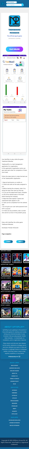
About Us (14, 373)
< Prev (8, 241)
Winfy (14, 408)
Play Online (14, 49)
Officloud (14, 414)
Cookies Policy (14, 381)
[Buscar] (22, 4)
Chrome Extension (14, 422)
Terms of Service (14, 378)
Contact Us (14, 376)
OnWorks (14, 392)
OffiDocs (14, 390)
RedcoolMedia (15, 400)
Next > (21, 241)
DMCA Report (14, 365)
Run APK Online (14, 370)
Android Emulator (14, 368)
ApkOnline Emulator (14, 420)
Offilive (14, 398)
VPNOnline (14, 406)
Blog (14, 384)
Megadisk (14, 403)
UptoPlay (14, 395)
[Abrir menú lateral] (2, 3)
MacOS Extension (14, 425)
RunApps (14, 411)
